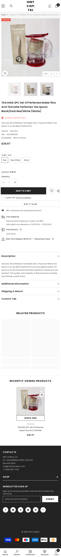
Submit (50, 499)
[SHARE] (57, 191)
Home (3, 15)
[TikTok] (28, 510)
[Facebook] (5, 510)
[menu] (3, 6)
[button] (51, 73)
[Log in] (49, 6)
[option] (30, 47)
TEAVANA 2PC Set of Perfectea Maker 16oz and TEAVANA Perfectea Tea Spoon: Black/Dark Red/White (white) (30, 429)
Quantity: (5, 176)
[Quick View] (42, 395)
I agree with (10, 197)
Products (12, 15)
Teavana (14, 131)
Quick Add (30, 418)
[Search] (11, 6)
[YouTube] (35, 510)
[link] (15, 362)
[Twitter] (43, 510)
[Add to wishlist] (51, 190)
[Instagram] (13, 510)
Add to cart (24, 190)
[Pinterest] (20, 510)
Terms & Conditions (23, 198)
